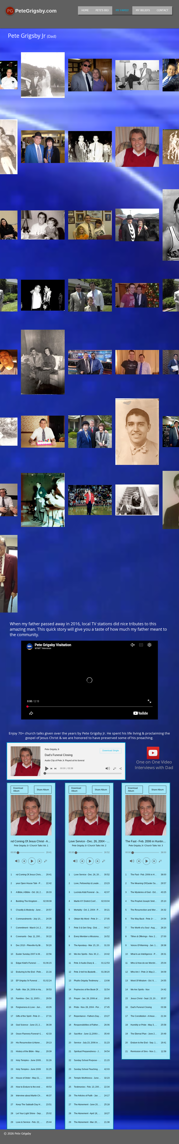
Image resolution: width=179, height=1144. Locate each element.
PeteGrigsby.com (36, 11)
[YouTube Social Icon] (153, 753)
